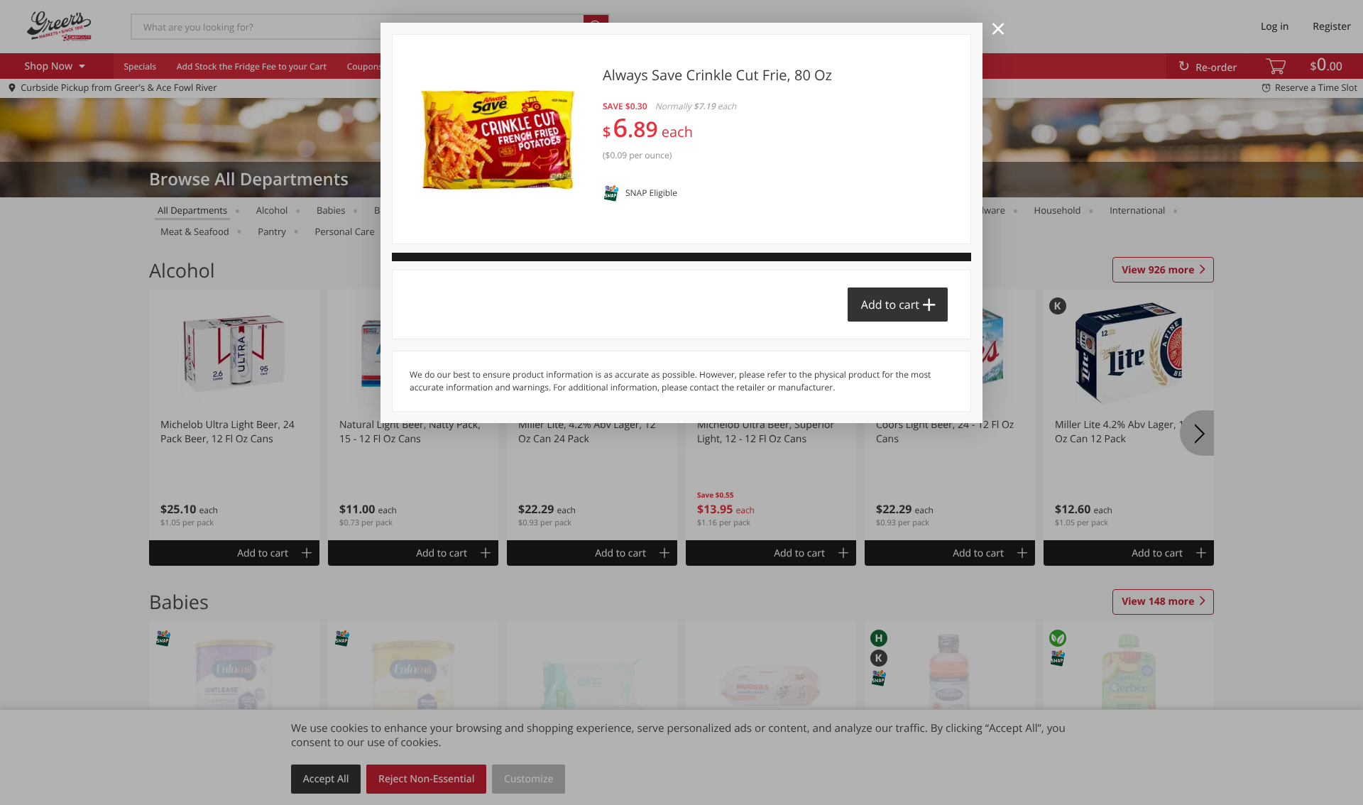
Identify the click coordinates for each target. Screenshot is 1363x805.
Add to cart (890, 304)
